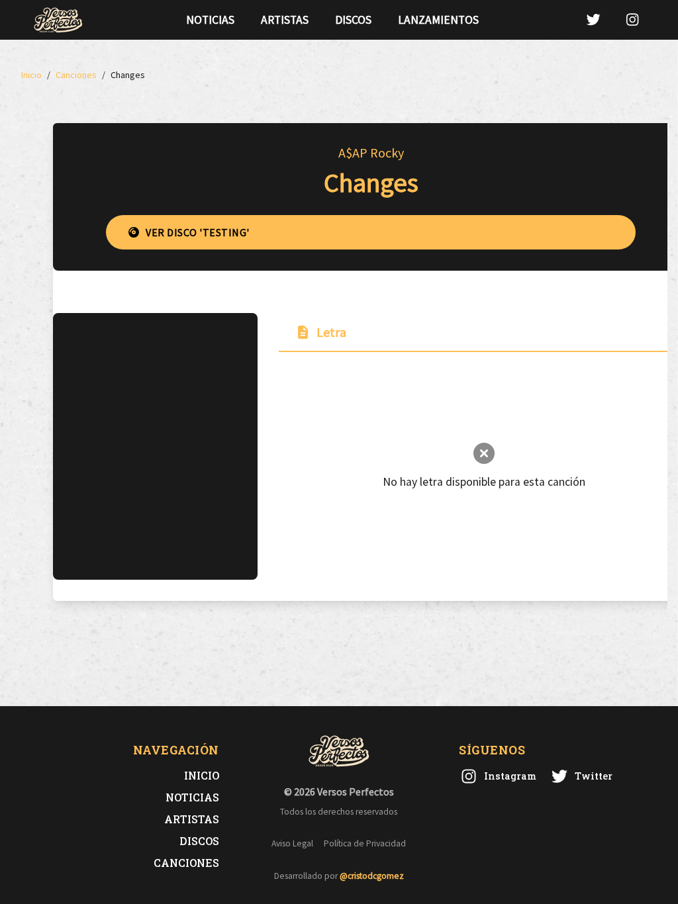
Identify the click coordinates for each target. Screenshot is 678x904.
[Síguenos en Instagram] (632, 19)
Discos (353, 20)
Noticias (210, 20)
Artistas (285, 20)
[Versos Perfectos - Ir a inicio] (58, 19)
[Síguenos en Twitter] (593, 19)
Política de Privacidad (365, 843)
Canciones (186, 863)
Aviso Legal (292, 843)
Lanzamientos (438, 20)
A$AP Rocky (371, 152)
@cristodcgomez (372, 875)
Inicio (201, 775)
